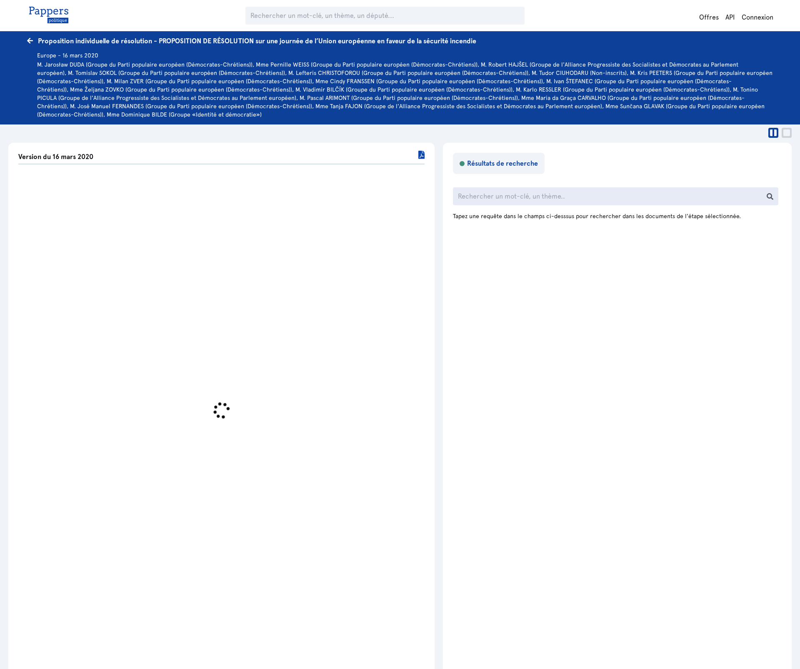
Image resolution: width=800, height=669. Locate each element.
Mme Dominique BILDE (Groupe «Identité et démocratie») (184, 114)
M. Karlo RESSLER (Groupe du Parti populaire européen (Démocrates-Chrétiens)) (623, 89)
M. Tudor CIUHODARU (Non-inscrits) (579, 73)
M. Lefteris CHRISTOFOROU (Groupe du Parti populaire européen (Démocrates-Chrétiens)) (408, 73)
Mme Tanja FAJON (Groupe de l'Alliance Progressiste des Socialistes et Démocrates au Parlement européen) (458, 106)
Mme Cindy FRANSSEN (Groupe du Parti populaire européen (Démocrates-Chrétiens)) (429, 81)
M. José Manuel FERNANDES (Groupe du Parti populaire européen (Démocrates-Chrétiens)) (191, 106)
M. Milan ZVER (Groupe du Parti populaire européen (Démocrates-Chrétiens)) (209, 81)
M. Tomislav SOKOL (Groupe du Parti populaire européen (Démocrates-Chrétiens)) (176, 73)
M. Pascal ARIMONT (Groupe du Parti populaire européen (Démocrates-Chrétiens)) (409, 98)
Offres (709, 17)
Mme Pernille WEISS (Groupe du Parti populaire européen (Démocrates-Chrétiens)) (367, 64)
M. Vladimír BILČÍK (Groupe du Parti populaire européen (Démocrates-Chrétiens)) (403, 89)
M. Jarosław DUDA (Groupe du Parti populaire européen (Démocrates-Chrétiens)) (144, 64)
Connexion (757, 17)
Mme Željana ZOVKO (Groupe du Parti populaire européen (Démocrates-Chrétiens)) (181, 89)
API (730, 17)
